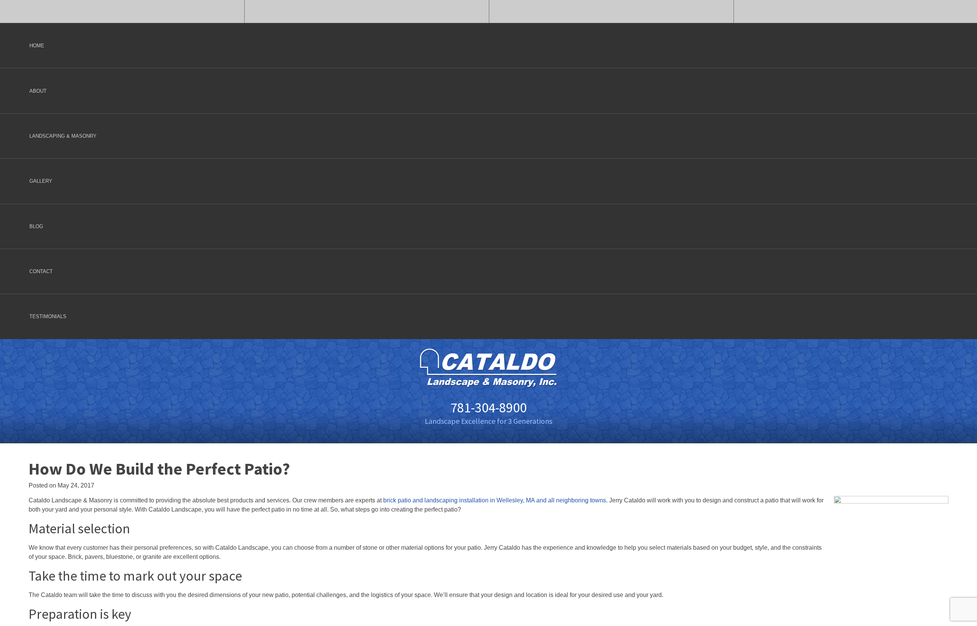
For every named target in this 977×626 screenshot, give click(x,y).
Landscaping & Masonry (63, 136)
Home (36, 45)
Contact (41, 271)
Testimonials (47, 316)
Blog (36, 226)
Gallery (40, 181)
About (38, 91)
